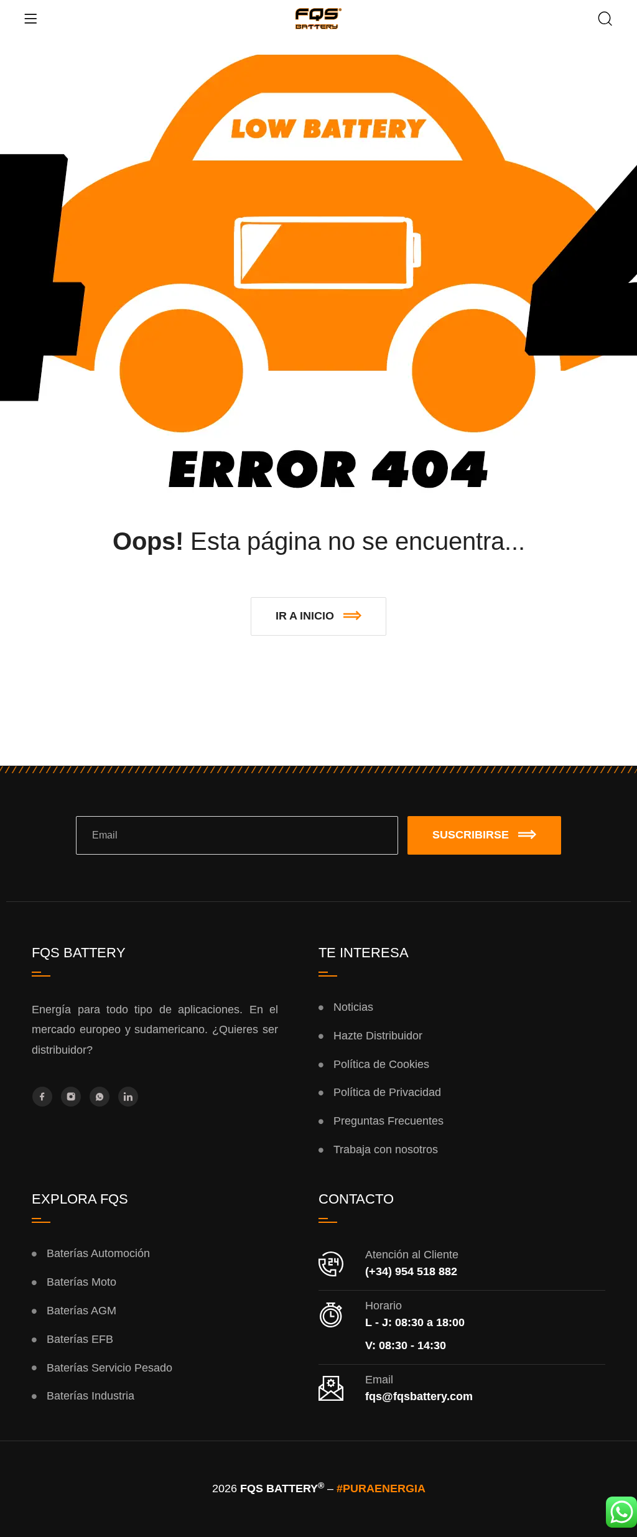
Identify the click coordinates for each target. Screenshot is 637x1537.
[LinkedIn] (128, 1096)
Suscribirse (470, 835)
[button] (318, 616)
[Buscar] (605, 20)
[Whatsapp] (99, 1096)
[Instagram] (71, 1096)
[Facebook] (42, 1096)
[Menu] (30, 18)
